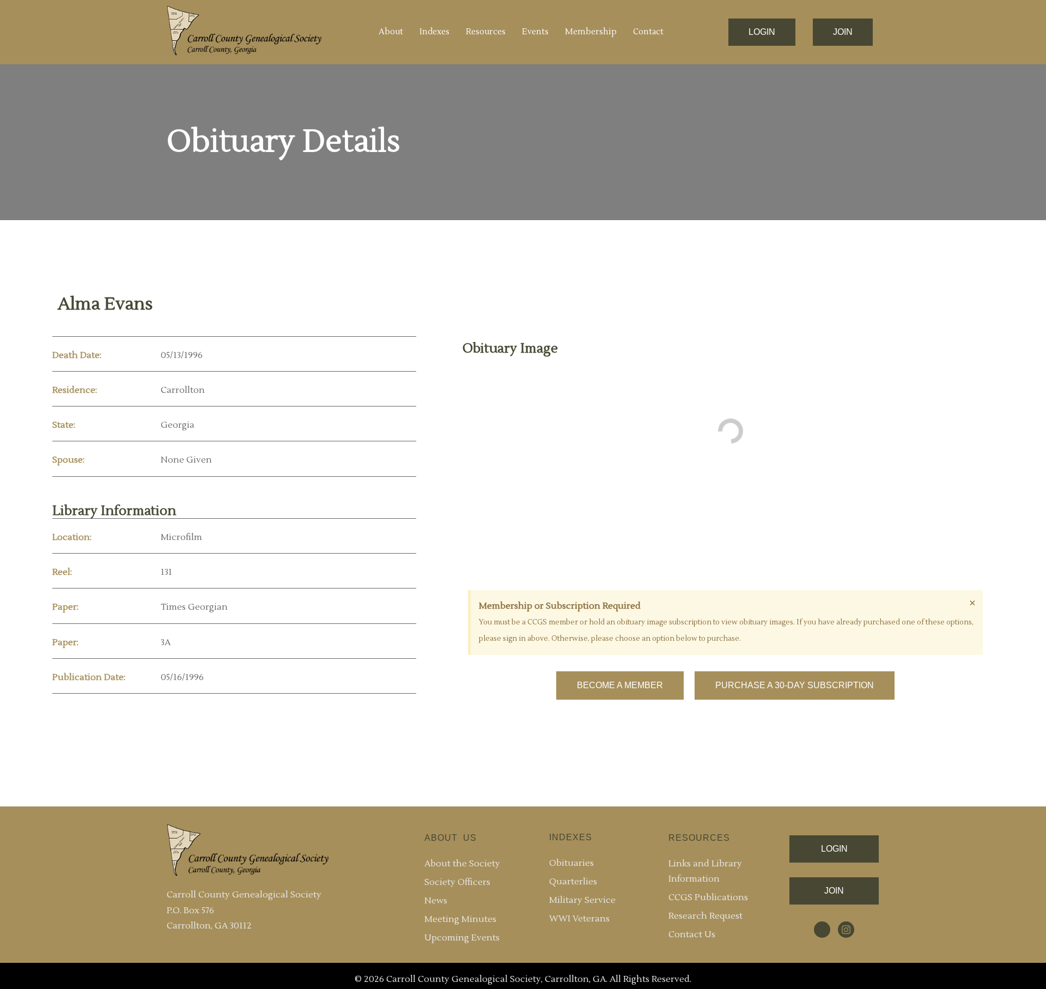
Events (535, 32)
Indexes (434, 32)
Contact (648, 32)
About (391, 32)
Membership (591, 32)
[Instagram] (846, 929)
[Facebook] (822, 929)
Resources (486, 32)
